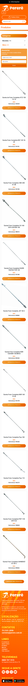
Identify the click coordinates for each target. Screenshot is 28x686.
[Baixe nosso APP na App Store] (7, 680)
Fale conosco (5, 651)
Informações (15, 2)
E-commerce (5, 642)
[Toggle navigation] (4, 12)
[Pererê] (12, 596)
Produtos (4, 645)
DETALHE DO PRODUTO (14, 108)
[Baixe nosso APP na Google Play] (19, 680)
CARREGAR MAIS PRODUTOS (14, 581)
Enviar (14, 65)
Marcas (4, 647)
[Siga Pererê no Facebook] (3, 672)
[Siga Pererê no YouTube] (15, 672)
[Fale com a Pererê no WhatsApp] (7, 672)
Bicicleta (6, 41)
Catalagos (5, 649)
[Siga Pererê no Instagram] (11, 672)
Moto (5, 45)
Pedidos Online (15, 17)
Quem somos (5, 644)
